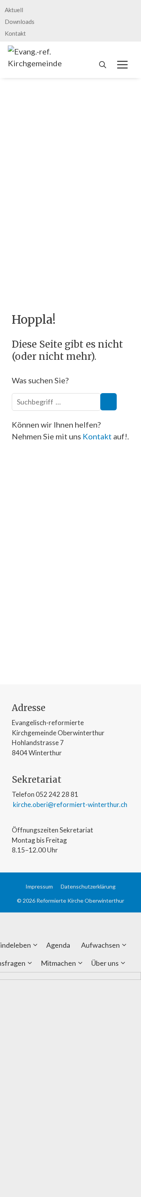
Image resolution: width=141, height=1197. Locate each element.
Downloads (19, 21)
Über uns (105, 963)
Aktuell (14, 9)
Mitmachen (58, 963)
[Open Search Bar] (103, 65)
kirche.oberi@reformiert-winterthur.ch (69, 804)
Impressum (39, 886)
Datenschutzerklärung (88, 886)
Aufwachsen (100, 945)
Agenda (58, 945)
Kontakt (15, 33)
